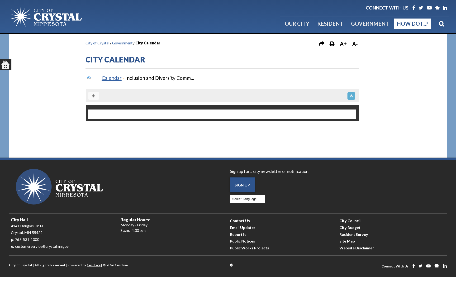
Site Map (347, 241)
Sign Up (242, 185)
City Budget (350, 227)
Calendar (112, 78)
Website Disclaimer (356, 248)
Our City (297, 23)
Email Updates (243, 227)
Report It (238, 234)
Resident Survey (353, 234)
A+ (343, 44)
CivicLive (93, 265)
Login (231, 265)
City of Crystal (97, 43)
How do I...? (412, 23)
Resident (330, 23)
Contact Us (240, 220)
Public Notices (242, 241)
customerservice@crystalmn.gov (42, 246)
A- (355, 44)
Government (370, 23)
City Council (350, 220)
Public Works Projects (249, 248)
